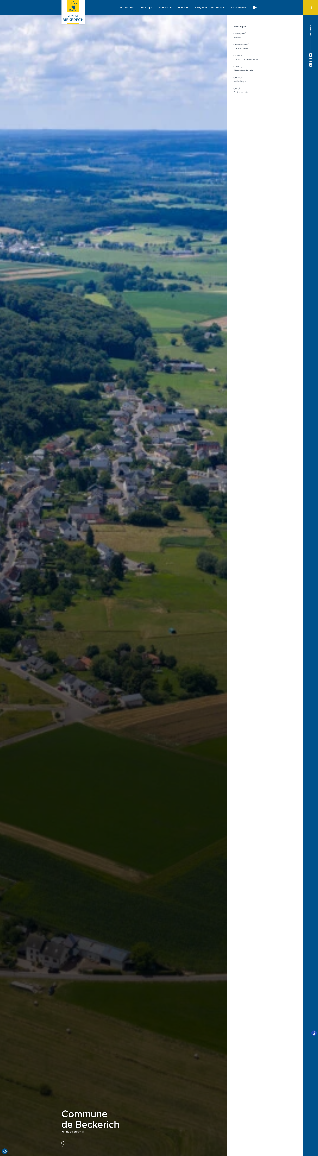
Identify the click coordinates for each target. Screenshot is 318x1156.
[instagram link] (310, 65)
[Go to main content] (62, 1144)
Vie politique (146, 7)
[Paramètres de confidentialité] (5, 1151)
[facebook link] (310, 55)
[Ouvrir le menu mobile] (255, 7)
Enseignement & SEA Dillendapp (210, 7)
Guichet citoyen (127, 7)
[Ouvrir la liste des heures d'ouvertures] (86, 1131)
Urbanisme (183, 7)
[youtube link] (310, 60)
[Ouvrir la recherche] (310, 7)
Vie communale (238, 7)
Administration (165, 7)
